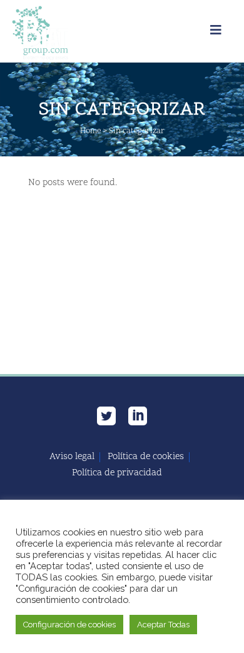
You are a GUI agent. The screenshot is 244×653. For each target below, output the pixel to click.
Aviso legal (71, 457)
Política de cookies (146, 457)
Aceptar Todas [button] (163, 624)
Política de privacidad (117, 473)
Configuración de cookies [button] (69, 624)
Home (90, 131)
